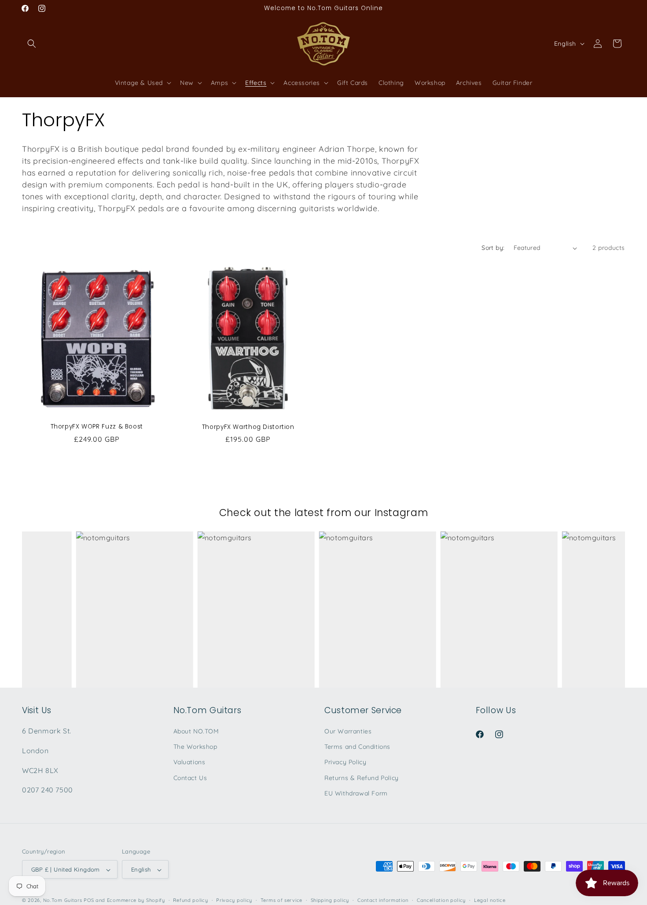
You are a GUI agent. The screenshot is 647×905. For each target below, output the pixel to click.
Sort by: (493, 248)
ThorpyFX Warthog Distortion (248, 427)
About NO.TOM (196, 731)
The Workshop (195, 747)
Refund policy (190, 900)
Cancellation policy (441, 900)
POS (89, 901)
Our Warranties (347, 731)
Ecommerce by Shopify (136, 901)
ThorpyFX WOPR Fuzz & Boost (97, 427)
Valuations (189, 762)
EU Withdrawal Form (356, 793)
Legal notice (489, 900)
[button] (31, 43)
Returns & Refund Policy (361, 778)
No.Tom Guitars (62, 901)
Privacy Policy (345, 762)
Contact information (382, 900)
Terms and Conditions (357, 747)
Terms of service (281, 900)
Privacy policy (234, 900)
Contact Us (190, 778)
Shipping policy (330, 900)
